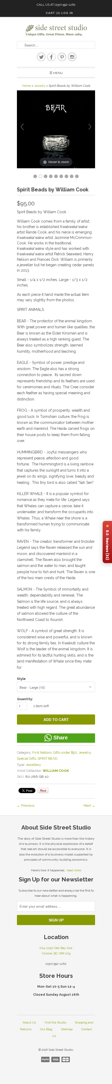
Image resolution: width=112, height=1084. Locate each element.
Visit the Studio (55, 1022)
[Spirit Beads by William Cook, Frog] (51, 176)
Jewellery (33, 765)
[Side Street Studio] (56, 30)
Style (21, 679)
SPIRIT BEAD (48, 758)
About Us (29, 1022)
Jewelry (39, 86)
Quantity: (25, 699)
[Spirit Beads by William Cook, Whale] (61, 176)
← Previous (25, 805)
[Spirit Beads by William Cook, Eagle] (45, 176)
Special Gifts (26, 758)
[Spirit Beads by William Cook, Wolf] (77, 176)
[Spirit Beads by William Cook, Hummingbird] (56, 176)
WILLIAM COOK (56, 771)
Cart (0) (53, 13)
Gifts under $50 (65, 752)
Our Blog (46, 1029)
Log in (67, 13)
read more (74, 870)
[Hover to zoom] (56, 129)
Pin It (43, 790)
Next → (89, 805)
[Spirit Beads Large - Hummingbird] (35, 176)
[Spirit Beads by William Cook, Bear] (40, 176)
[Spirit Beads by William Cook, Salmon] (66, 176)
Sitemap (67, 1029)
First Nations (42, 752)
